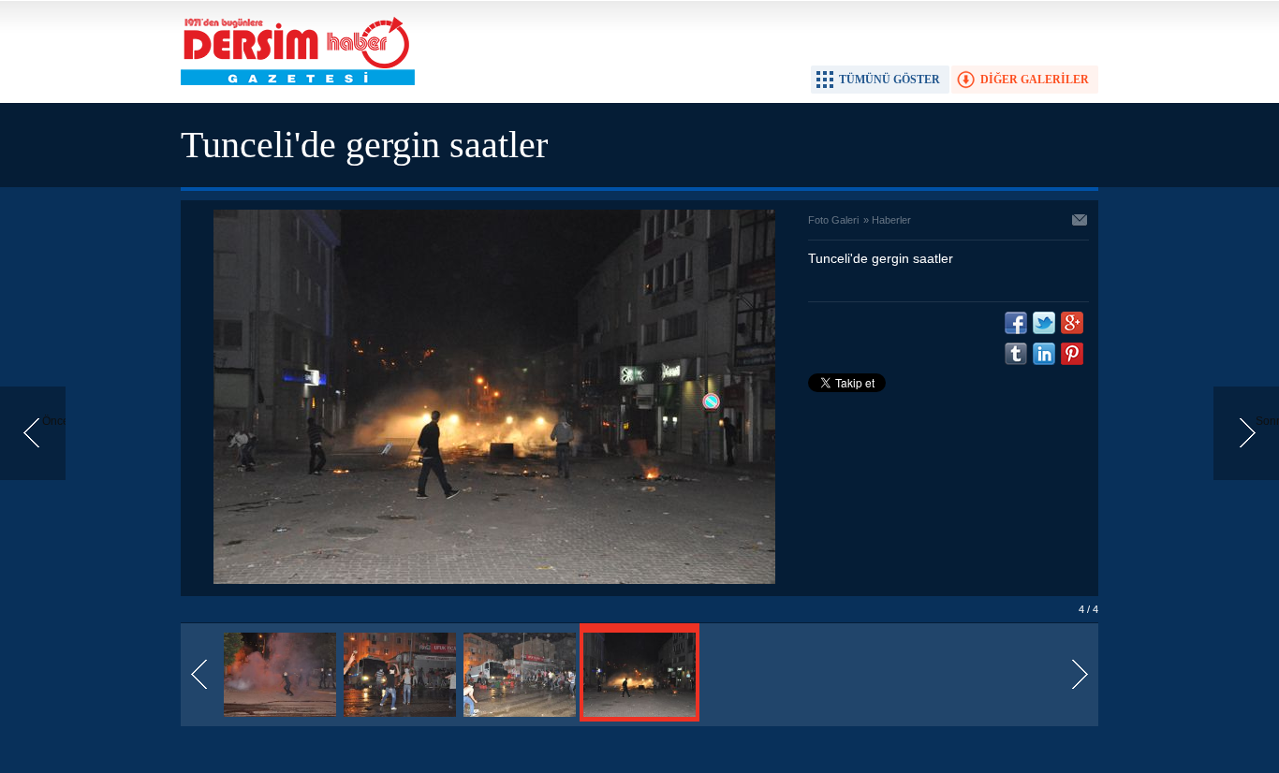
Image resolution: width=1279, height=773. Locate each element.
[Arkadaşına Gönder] (1080, 221)
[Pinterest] (1072, 354)
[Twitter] (1044, 323)
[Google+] (1072, 323)
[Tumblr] (1016, 354)
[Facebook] (1016, 323)
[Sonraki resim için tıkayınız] (494, 580)
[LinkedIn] (1044, 354)
